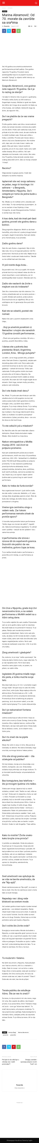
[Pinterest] (14, 31)
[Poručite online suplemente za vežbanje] (19, 1119)
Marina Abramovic (23, 1032)
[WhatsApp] (18, 31)
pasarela (5, 1035)
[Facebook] (4, 31)
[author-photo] (20, 1082)
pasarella (13, 1035)
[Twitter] (9, 31)
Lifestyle (10, 8)
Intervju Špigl (12, 1032)
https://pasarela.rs (20, 1088)
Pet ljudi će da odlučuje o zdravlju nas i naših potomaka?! (10, 1062)
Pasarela (6, 26)
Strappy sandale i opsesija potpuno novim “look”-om (28, 1062)
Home (4, 8)
